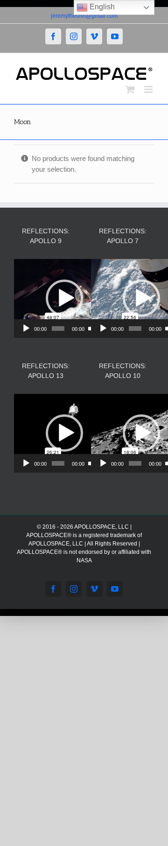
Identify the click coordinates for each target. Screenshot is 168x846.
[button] (64, 298)
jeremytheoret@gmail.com (84, 16)
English (101, 7)
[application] (64, 298)
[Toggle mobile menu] (149, 89)
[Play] (26, 328)
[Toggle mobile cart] (130, 89)
